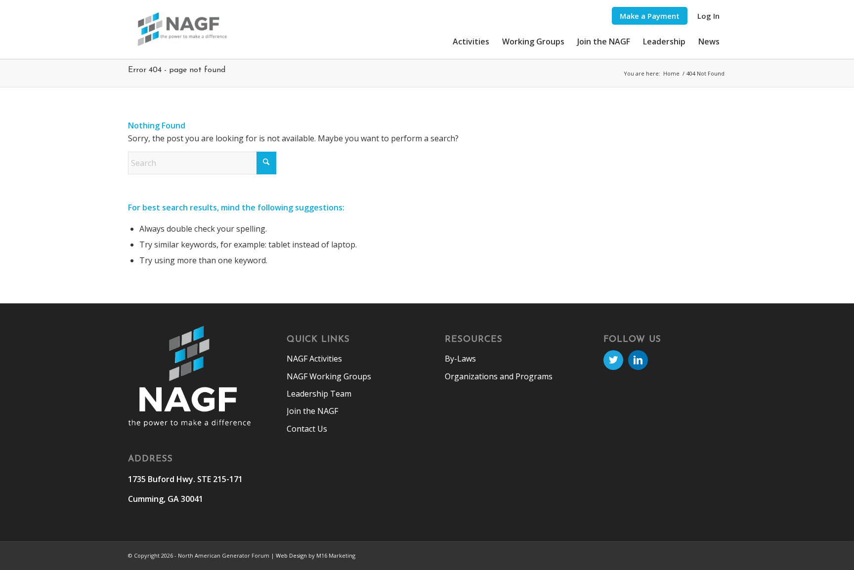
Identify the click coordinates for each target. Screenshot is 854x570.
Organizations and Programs (499, 376)
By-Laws (460, 358)
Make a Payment (650, 16)
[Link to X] (613, 360)
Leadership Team (319, 393)
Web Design (291, 555)
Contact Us (307, 428)
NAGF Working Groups (329, 376)
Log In (708, 16)
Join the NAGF (312, 411)
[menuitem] (649, 16)
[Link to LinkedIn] (638, 360)
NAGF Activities (314, 358)
